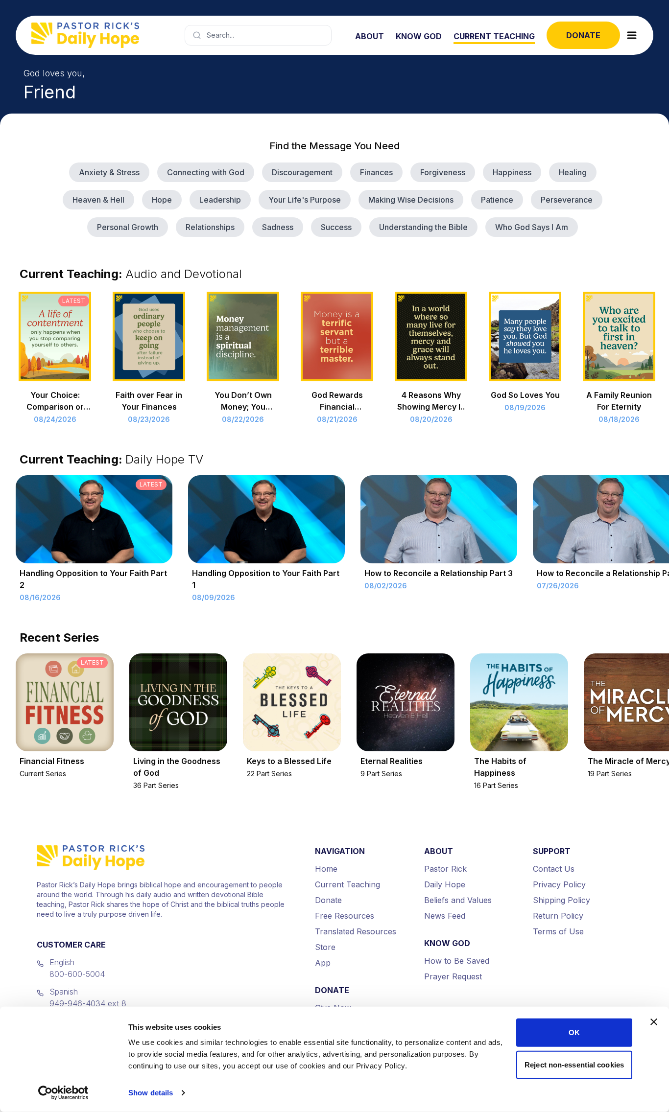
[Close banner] (653, 1022)
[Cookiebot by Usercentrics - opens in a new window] (63, 1093)
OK (574, 1032)
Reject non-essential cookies (574, 1064)
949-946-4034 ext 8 (87, 1003)
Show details (150, 1093)
